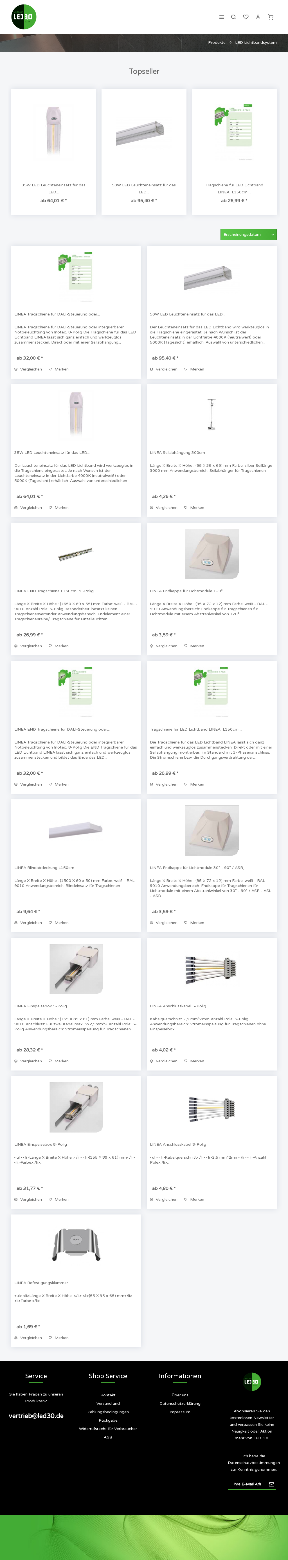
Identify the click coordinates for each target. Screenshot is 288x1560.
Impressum (180, 1412)
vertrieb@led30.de (36, 1416)
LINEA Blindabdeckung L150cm (44, 867)
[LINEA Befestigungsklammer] (76, 1245)
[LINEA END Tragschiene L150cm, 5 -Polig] (76, 554)
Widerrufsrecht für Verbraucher (108, 1428)
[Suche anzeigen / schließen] (233, 16)
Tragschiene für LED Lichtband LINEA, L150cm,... (234, 189)
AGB (108, 1437)
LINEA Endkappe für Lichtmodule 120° (186, 591)
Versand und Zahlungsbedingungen (108, 1407)
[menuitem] (221, 16)
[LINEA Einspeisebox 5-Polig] (76, 969)
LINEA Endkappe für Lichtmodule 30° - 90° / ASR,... (198, 867)
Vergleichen (30, 369)
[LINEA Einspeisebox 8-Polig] (76, 1107)
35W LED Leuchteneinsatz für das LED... (54, 189)
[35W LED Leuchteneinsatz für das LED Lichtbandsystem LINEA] (54, 132)
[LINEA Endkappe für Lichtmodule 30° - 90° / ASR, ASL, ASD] (212, 830)
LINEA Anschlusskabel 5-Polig (178, 1006)
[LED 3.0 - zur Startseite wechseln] (24, 16)
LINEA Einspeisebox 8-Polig (40, 1144)
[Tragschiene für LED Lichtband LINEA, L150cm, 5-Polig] (234, 132)
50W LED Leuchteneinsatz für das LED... (144, 189)
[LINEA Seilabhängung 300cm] (212, 415)
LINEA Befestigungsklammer (41, 1282)
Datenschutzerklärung (180, 1403)
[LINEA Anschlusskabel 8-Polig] (212, 1107)
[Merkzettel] (245, 16)
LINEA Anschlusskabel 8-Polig (178, 1144)
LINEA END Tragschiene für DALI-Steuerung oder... (62, 729)
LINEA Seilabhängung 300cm (177, 452)
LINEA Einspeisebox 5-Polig (40, 1006)
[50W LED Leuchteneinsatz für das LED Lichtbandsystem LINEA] (144, 132)
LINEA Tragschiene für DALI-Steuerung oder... (57, 314)
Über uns (180, 1395)
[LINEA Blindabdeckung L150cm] (76, 830)
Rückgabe (108, 1420)
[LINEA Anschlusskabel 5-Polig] (212, 969)
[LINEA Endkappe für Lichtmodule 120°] (212, 554)
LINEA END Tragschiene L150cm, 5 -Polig (54, 591)
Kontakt (108, 1395)
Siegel (183, 1434)
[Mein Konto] (258, 16)
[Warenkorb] (270, 16)
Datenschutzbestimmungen (254, 1462)
